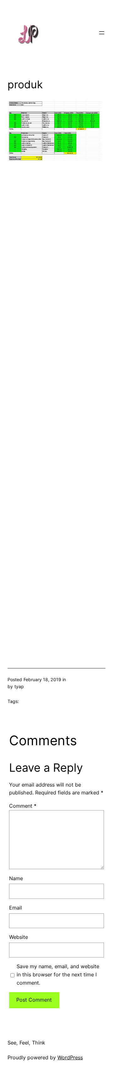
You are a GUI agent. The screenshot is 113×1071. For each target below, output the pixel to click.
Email (15, 907)
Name (16, 878)
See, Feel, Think (26, 1042)
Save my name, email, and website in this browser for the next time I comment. (58, 974)
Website (18, 937)
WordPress (70, 1057)
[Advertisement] (56, 404)
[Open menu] (101, 33)
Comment (22, 806)
